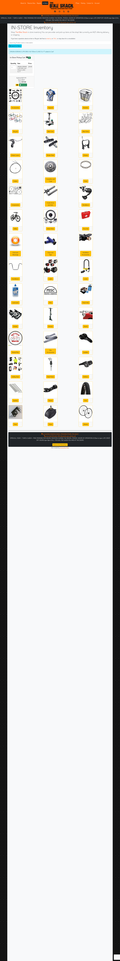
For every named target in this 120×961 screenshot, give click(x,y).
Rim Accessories (50, 351)
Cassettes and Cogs (50, 180)
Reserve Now (31, 3)
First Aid (85, 229)
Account (97, 3)
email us (48, 38)
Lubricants (15, 303)
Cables (15, 181)
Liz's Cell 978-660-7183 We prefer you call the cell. (61, 22)
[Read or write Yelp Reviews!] (64, 11)
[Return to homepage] (61, 5)
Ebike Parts (50, 229)
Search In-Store (16, 46)
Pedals (15, 326)
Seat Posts (50, 377)
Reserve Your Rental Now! (60, 445)
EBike (15, 229)
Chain (85, 181)
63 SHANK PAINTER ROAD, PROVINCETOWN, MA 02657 (61, 16)
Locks (85, 279)
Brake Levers (15, 155)
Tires (85, 400)
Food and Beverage (15, 254)
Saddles (85, 352)
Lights (50, 279)
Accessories (15, 108)
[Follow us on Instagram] (59, 11)
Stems (50, 400)
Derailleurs (85, 205)
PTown (77, 3)
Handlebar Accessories (85, 254)
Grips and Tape (50, 254)
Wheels (86, 424)
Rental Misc (15, 352)
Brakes (86, 155)
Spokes (15, 400)
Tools (15, 424)
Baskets (85, 108)
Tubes (50, 424)
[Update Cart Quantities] (29, 58)
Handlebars (15, 279)
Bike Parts (86, 131)
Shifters (85, 377)
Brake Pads (50, 155)
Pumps (50, 326)
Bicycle (15, 131)
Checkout (23, 85)
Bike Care (50, 131)
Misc (50, 303)
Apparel (50, 108)
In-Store (45, 3)
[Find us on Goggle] (68, 11)
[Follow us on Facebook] (55, 11)
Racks (86, 326)
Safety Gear (15, 377)
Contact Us (90, 3)
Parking (83, 3)
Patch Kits (86, 303)
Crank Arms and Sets (50, 204)
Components (15, 205)
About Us (23, 3)
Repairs (39, 3)
